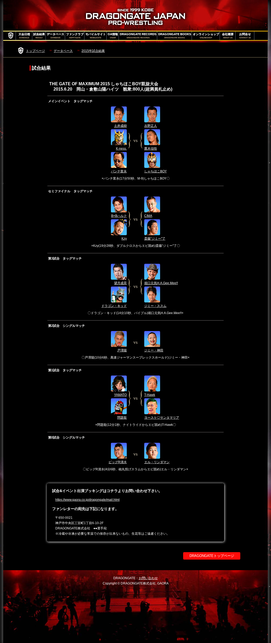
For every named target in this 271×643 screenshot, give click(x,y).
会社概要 (228, 36)
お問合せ (245, 36)
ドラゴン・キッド (114, 306)
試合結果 (39, 36)
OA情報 (113, 36)
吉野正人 (150, 126)
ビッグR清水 (118, 462)
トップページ (35, 51)
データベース (55, 36)
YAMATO (120, 395)
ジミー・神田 (153, 350)
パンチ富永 (119, 171)
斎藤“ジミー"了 (154, 238)
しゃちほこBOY (155, 171)
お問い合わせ (148, 578)
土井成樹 (120, 126)
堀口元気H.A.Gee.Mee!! (161, 283)
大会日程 (24, 36)
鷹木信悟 (150, 148)
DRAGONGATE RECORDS (138, 36)
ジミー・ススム (155, 306)
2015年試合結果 (93, 51)
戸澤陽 (122, 350)
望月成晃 (120, 283)
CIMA (148, 216)
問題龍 (122, 417)
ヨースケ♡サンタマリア (161, 417)
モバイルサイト (95, 36)
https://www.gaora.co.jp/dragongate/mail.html (87, 500)
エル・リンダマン (157, 462)
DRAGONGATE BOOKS (174, 36)
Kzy (124, 238)
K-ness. (121, 148)
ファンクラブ (75, 36)
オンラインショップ (206, 36)
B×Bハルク (119, 216)
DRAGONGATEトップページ (211, 556)
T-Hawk (149, 395)
